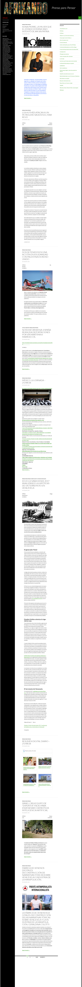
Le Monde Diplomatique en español (67, 63)
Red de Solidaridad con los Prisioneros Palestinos (69, 76)
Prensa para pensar (26, 24)
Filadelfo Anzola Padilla (6, 47)
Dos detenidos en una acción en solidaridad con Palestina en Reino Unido (35, 255)
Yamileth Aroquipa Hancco (7, 74)
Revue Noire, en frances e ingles (66, 83)
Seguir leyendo (28, 98)
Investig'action (63, 51)
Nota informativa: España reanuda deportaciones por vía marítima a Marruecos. (36, 333)
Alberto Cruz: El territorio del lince (67, 35)
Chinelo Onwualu (5, 44)
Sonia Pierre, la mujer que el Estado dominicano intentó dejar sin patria (37, 29)
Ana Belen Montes (5, 40)
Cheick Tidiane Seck (10, 43)
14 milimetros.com (63, 28)
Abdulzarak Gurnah (6, 38)
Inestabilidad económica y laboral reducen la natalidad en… (29, 785)
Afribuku (61, 30)
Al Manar (62, 33)
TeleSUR (61, 85)
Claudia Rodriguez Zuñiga (7, 45)
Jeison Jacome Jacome (6, 52)
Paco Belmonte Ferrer (6, 65)
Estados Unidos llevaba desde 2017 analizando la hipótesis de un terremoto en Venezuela (35, 726)
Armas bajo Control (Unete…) (65, 37)
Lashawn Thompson (9, 55)
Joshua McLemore (5, 53)
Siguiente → (43, 957)
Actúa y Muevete (25, 327)
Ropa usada (24, 466)
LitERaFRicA (62, 65)
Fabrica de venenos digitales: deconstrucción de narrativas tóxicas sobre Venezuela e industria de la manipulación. (36, 874)
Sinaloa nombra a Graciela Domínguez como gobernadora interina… (29, 768)
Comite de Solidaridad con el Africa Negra (68, 47)
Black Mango (5, 43)
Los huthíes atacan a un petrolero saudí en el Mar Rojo (37, 114)
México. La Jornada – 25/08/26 (33, 381)
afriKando (5, 18)
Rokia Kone (4, 69)
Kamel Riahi (4, 55)
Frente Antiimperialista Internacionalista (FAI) (69, 49)
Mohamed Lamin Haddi (6, 61)
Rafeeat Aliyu (8, 66)
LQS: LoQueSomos (63, 68)
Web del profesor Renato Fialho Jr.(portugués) (69, 87)
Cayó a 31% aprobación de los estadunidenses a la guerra (34, 428)
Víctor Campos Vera (6, 72)
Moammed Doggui (5, 59)
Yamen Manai (5, 73)
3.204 (37, 957)
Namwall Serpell (5, 62)
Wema (10, 72)
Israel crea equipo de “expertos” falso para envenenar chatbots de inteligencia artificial (35, 807)
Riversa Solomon (9, 68)
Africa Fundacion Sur (64, 40)
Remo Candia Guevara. (6, 67)
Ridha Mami (4, 68)
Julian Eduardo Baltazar (6, 54)
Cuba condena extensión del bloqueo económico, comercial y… (45, 785)
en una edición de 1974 (37, 598)
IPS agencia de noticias (64, 54)
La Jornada (62, 58)
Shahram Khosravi (9, 69)
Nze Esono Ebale (10, 62)
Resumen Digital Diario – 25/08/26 (36, 742)
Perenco (10, 65)
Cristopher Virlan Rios (6, 46)
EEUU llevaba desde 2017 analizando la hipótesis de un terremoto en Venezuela (35, 484)
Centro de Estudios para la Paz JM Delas (68, 44)
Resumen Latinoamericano (65, 80)
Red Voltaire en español (64, 78)
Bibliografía (4, 26)
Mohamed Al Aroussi (6, 60)
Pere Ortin (4, 66)
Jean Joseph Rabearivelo (6, 51)
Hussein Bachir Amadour (6, 50)
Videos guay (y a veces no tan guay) (38, 478)
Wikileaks (62, 90)
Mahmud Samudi (5, 58)
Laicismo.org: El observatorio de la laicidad (68, 61)
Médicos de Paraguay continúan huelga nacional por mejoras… (45, 767)
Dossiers (4, 27)
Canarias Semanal (63, 42)
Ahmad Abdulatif (5, 39)
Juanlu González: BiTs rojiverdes (66, 56)
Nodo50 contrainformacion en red (67, 73)
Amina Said (9, 39)
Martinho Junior (10, 58)
